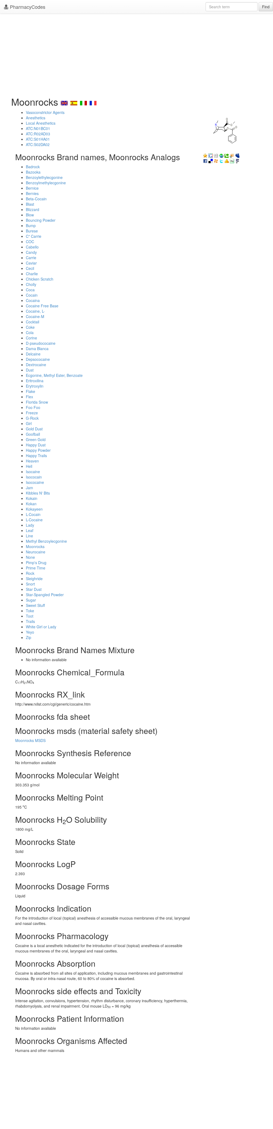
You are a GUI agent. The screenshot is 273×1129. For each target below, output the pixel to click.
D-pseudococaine (40, 343)
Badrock (33, 166)
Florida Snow (37, 402)
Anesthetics (35, 117)
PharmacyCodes (27, 6)
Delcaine (33, 354)
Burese (32, 231)
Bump (31, 225)
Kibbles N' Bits (38, 493)
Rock (30, 573)
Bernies (32, 193)
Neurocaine (35, 551)
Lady (30, 525)
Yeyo (30, 632)
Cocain (32, 295)
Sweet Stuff (35, 605)
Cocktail (32, 321)
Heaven (32, 461)
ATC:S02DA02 (38, 144)
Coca (30, 289)
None (30, 557)
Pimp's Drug (36, 562)
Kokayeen (34, 509)
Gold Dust (34, 428)
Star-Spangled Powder (45, 594)
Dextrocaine (36, 364)
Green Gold (36, 439)
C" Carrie (33, 236)
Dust (30, 370)
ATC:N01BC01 (38, 128)
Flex (29, 396)
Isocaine (33, 471)
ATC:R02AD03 (38, 133)
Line (29, 535)
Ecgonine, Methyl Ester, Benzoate (54, 375)
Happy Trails (36, 455)
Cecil (30, 268)
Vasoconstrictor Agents (45, 112)
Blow (30, 214)
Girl (29, 423)
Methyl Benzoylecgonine (46, 541)
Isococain (34, 477)
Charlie (32, 273)
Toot (29, 616)
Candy (31, 252)
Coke (30, 327)
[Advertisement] (136, 53)
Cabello (32, 247)
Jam (29, 487)
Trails (30, 621)
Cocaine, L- (35, 311)
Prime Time (35, 568)
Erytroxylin (34, 386)
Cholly (31, 284)
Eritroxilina (34, 380)
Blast (30, 204)
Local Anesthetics (40, 123)
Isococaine (35, 482)
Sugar (31, 600)
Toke (30, 610)
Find (266, 6)
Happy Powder (38, 450)
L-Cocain (33, 514)
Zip (28, 637)
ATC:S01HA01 (38, 139)
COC (30, 241)
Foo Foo (33, 407)
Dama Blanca (37, 348)
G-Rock (32, 418)
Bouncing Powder (40, 220)
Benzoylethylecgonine (44, 177)
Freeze (32, 412)
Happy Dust (36, 444)
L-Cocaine (34, 519)
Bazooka (33, 172)
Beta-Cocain (36, 198)
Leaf (29, 530)
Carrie (31, 257)
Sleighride (34, 578)
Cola (30, 332)
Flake (30, 391)
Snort (30, 584)
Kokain (31, 498)
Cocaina (33, 300)
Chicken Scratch (39, 279)
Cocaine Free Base (42, 305)
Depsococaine (38, 359)
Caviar (31, 263)
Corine (31, 337)
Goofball (33, 434)
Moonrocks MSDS (30, 740)
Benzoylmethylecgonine (46, 182)
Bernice (32, 188)
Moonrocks (35, 546)
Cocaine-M (35, 316)
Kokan (31, 503)
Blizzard (32, 209)
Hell (29, 466)
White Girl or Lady (41, 626)
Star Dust (34, 589)
